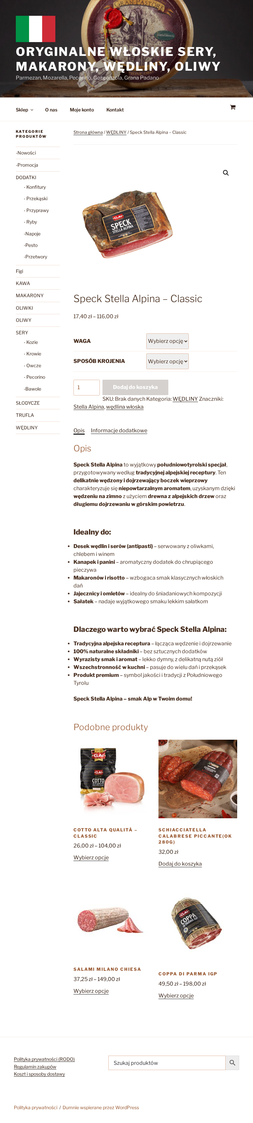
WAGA (82, 341)
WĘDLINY (116, 132)
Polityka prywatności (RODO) (44, 1059)
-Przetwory (35, 256)
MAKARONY (29, 295)
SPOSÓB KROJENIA (99, 361)
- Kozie (31, 342)
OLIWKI (24, 308)
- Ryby (30, 222)
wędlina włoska (125, 407)
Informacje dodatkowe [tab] (119, 430)
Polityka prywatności (35, 1107)
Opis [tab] (79, 430)
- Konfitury (35, 187)
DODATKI (26, 177)
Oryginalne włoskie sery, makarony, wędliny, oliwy (118, 59)
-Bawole (32, 389)
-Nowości (26, 152)
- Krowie (32, 353)
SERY (22, 332)
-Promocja (27, 165)
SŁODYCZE (28, 403)
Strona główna (88, 132)
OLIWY (23, 320)
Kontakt (115, 109)
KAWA (23, 283)
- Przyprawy (36, 210)
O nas (51, 109)
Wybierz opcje (91, 857)
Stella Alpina (88, 407)
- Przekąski (35, 198)
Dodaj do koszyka (135, 387)
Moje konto (82, 109)
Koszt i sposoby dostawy (39, 1074)
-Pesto (31, 245)
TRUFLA (25, 415)
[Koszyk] (232, 107)
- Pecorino (34, 377)
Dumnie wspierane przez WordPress (101, 1107)
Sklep (22, 109)
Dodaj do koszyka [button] (180, 864)
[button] (226, 173)
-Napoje (32, 233)
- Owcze (32, 365)
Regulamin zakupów (35, 1066)
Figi (19, 271)
